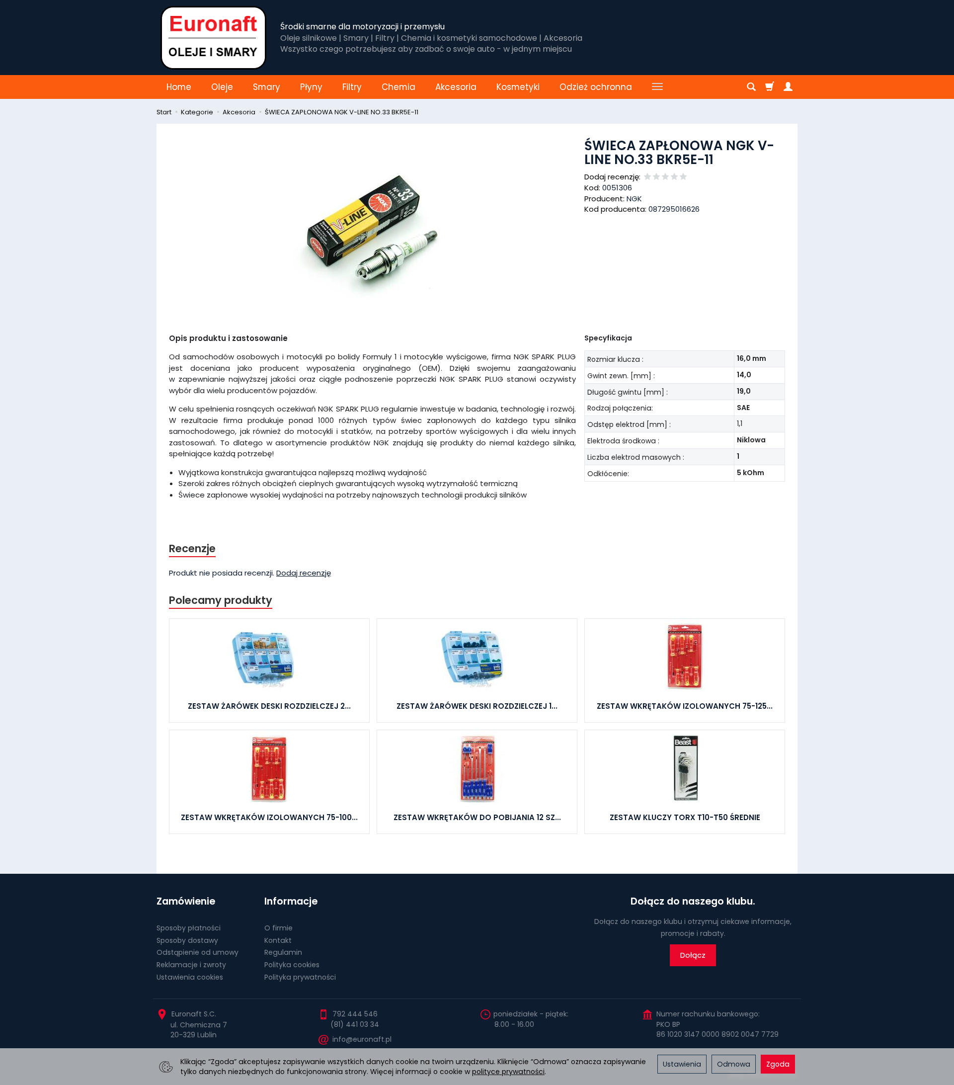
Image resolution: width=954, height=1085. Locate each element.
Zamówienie (186, 901)
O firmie (278, 928)
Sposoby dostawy (187, 940)
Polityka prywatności (300, 977)
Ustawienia (682, 1064)
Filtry (352, 87)
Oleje (222, 87)
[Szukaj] (751, 87)
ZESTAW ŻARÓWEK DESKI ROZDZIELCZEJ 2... (269, 706)
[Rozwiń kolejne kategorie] (657, 87)
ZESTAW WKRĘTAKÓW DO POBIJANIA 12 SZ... (477, 817)
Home (178, 87)
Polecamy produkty (220, 600)
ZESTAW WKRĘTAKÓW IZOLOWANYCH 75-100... (269, 817)
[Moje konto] (788, 87)
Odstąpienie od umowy (197, 952)
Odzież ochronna (595, 87)
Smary (266, 87)
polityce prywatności (508, 1072)
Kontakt (278, 940)
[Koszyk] (769, 87)
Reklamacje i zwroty (191, 965)
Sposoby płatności (189, 928)
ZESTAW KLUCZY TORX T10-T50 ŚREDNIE (685, 817)
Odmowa (733, 1064)
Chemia (398, 87)
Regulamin (283, 952)
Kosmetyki (518, 87)
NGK (634, 198)
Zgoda (778, 1064)
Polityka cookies (291, 965)
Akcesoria (456, 87)
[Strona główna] (213, 37)
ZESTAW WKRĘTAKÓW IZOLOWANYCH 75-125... (685, 706)
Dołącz (693, 955)
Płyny (311, 87)
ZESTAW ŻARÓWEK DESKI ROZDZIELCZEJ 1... (477, 706)
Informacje (291, 901)
